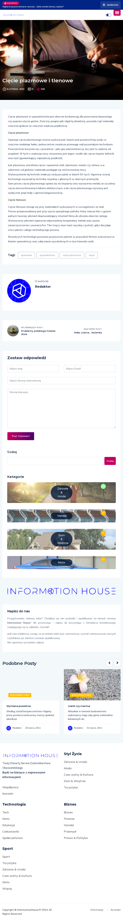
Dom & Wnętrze (75, 781)
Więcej (7, 888)
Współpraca (10, 787)
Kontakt (7, 793)
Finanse (69, 819)
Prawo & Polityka (76, 838)
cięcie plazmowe (72, 255)
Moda (68, 768)
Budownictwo (19, 695)
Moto (5, 819)
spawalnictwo (47, 255)
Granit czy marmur (79, 706)
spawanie (26, 255)
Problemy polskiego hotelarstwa (38, 332)
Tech (5, 812)
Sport (6, 856)
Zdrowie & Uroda (75, 762)
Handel (69, 825)
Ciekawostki (10, 831)
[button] (117, 13)
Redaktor (17, 728)
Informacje (96, 909)
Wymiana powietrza (18, 706)
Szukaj (12, 452)
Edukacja (8, 825)
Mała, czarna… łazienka (88, 332)
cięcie (92, 255)
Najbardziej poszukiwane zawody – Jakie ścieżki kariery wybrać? (33, 6)
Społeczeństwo (12, 838)
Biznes (68, 812)
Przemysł (70, 831)
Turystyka (71, 787)
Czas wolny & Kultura (78, 774)
